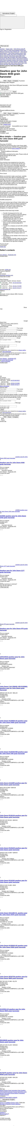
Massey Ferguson (5, 51)
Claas (9, 50)
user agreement (6, 351)
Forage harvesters (18, 1092)
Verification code (4, 347)
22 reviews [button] (3, 274)
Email (18, 338)
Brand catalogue (15, 1104)
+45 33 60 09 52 (16, 282)
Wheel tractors (4, 1090)
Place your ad (4, 587)
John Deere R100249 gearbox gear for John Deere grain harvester (13, 849)
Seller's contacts (12, 1097)
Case (1, 50)
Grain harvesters (13, 1090)
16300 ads (8, 269)
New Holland (13, 51)
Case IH (5, 50)
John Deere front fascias (15, 64)
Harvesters (7, 1093)
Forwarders (21, 1093)
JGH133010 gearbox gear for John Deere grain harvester (12, 657)
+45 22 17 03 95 (16, 286)
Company (19, 330)
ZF (18, 51)
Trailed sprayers (4, 1094)
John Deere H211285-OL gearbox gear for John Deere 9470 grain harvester (13, 914)
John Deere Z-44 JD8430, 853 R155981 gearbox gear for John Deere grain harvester (13, 688)
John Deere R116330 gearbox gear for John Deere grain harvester (13, 881)
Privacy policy (15, 1102)
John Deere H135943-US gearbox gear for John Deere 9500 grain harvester (13, 946)
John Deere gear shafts (15, 56)
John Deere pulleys (10, 58)
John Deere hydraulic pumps (8, 60)
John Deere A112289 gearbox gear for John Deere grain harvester (13, 784)
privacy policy (22, 350)
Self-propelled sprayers (6, 1092)
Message (18, 341)
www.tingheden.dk (5, 289)
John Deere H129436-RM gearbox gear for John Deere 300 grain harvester (14, 752)
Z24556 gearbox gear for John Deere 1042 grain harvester (13, 516)
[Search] (12, 22)
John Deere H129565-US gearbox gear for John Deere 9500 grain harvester (13, 721)
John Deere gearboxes (16, 54)
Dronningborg (15, 50)
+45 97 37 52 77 (16, 288)
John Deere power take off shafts (12, 56)
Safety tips (3, 246)
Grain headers (22, 1090)
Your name (20, 328)
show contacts (16, 148)
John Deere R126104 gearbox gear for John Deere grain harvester (13, 816)
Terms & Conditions (5, 1102)
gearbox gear (7, 124)
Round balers (14, 1093)
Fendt (21, 50)
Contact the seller (5, 106)
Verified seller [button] (4, 256)
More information (4, 386)
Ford (24, 50)
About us (2, 1097)
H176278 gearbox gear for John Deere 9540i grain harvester (13, 1073)
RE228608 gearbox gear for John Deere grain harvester (11, 1041)
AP (24, 49)
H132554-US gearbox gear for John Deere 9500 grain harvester (12, 1010)
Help (6, 1097)
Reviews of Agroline (5, 1104)
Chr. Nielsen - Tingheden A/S (8, 255)
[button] (14, 37)
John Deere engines (22, 58)
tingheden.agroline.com (6, 275)
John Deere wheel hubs (17, 63)
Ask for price (4, 119)
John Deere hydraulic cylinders (14, 61)
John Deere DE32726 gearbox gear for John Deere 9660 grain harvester (13, 977)
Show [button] (10, 282)
